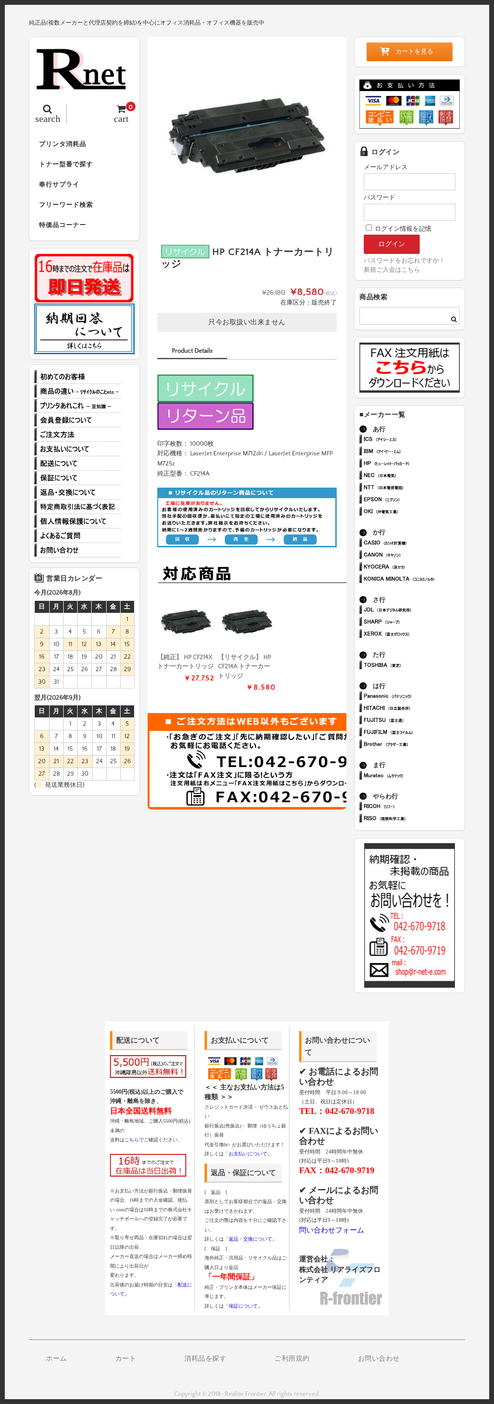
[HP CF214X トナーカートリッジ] (186, 621)
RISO (413, 819)
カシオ (413, 544)
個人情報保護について (77, 521)
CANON (413, 556)
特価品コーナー (62, 225)
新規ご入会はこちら (392, 269)
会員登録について (77, 420)
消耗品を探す (205, 1359)
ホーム (56, 1359)
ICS (413, 440)
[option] (247, 135)
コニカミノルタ (413, 580)
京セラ (413, 568)
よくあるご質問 (77, 536)
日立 (413, 709)
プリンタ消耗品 (62, 144)
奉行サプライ (59, 184)
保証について (77, 478)
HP (413, 464)
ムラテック (413, 776)
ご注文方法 (77, 434)
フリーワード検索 (66, 204)
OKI (413, 512)
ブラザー (413, 745)
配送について (77, 463)
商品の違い (77, 391)
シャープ (413, 623)
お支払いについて (77, 449)
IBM (413, 452)
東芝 (413, 666)
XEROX (413, 635)
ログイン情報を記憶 (402, 228)
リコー (413, 807)
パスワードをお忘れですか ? (403, 260)
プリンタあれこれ (77, 405)
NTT (413, 488)
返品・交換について (77, 492)
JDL (413, 611)
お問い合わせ (77, 550)
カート (126, 1359)
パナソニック (413, 697)
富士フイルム (413, 733)
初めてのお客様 (77, 377)
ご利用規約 (292, 1359)
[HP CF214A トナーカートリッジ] (246, 621)
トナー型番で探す (66, 164)
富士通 (413, 721)
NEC (413, 476)
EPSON (413, 500)
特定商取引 (77, 507)
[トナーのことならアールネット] (84, 84)
